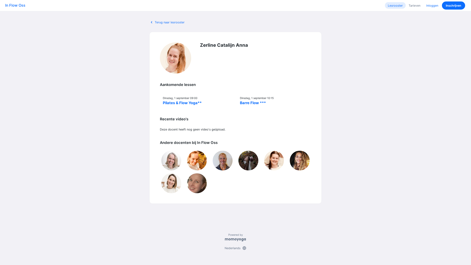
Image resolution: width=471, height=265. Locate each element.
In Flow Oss (15, 5)
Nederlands (236, 248)
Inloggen (432, 5)
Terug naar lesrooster (167, 22)
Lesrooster (395, 5)
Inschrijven (453, 5)
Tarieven (414, 5)
